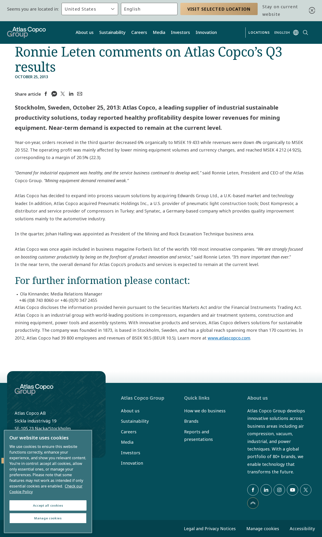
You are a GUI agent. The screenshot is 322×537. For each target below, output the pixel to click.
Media (159, 32)
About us (85, 32)
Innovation (206, 32)
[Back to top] (253, 503)
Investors (180, 32)
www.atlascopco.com (229, 338)
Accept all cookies (48, 505)
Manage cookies (262, 528)
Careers (139, 32)
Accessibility (302, 528)
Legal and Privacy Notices (210, 528)
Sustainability (112, 32)
